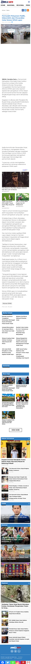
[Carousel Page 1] (25, 521)
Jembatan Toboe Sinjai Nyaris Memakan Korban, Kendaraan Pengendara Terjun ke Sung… (15, 606)
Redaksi (20, 657)
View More (16, 430)
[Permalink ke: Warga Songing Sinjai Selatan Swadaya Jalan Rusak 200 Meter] (8, 415)
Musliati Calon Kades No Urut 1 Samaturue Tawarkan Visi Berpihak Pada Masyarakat (22, 331)
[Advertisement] (15, 61)
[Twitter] (25, 10)
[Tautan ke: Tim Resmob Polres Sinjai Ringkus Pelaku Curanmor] (5, 471)
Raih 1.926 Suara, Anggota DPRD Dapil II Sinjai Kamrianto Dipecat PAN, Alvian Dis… (15, 517)
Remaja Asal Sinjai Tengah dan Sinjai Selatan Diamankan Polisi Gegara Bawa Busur (18, 478)
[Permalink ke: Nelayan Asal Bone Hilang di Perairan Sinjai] (22, 380)
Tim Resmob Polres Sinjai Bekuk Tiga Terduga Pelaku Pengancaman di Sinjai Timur (18, 496)
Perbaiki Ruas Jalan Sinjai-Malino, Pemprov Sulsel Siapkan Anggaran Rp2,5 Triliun (19, 630)
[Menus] (29, 2)
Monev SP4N (7, 303)
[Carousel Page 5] (29, 521)
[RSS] (28, 10)
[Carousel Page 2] (26, 521)
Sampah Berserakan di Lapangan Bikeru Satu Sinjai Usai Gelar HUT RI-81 (8, 404)
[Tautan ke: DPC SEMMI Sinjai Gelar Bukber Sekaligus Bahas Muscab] (5, 622)
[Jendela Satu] (7, 2)
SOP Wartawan (18, 658)
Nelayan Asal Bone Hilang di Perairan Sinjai (21, 318)
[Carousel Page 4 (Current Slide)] (28, 521)
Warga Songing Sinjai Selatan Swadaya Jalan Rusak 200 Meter (8, 422)
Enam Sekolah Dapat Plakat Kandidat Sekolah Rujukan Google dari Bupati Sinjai (19, 639)
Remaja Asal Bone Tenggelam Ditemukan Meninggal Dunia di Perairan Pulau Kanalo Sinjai (8, 320)
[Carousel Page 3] (27, 521)
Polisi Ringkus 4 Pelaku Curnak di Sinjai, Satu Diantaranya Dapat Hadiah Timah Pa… (19, 487)
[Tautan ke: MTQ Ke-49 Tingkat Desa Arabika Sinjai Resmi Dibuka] (5, 614)
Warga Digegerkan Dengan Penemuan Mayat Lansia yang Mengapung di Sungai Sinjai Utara (22, 342)
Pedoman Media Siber (6, 658)
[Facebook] (23, 10)
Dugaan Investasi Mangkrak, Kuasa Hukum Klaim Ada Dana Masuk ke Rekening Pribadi (13, 461)
